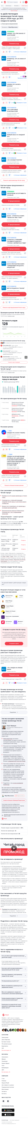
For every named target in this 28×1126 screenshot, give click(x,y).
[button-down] (9, 52)
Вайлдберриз (5, 1067)
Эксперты (4, 1091)
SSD (3, 1048)
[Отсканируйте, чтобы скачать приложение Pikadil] (8, 1110)
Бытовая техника (6, 1041)
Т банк (11, 556)
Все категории (5, 1050)
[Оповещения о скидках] (20, 2)
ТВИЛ (7, 556)
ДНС (3, 1069)
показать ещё (11, 316)
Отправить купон (14, 643)
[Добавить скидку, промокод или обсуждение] (26, 2)
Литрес (11, 559)
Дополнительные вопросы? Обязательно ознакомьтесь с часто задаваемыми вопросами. (13, 512)
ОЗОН (3, 556)
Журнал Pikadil (5, 1082)
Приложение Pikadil (8, 1106)
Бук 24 (7, 559)
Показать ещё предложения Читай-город (14, 307)
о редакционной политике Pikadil (16, 761)
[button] (8, 2)
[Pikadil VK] (3, 1101)
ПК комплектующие (7, 1044)
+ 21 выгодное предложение (9, 23)
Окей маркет (4, 561)
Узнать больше (14, 10)
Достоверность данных (8, 1085)
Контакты (4, 1093)
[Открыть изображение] (26, 357)
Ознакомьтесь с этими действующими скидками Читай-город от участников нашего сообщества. (14, 502)
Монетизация (5, 1089)
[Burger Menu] (2, 2)
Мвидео (4, 1059)
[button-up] (4, 52)
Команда (4, 1080)
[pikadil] (4, 2)
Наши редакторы (7, 738)
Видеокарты (5, 1046)
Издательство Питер (19, 559)
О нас (3, 1078)
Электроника (5, 1037)
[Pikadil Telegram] (8, 1101)
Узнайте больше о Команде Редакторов (14, 800)
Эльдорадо (5, 1061)
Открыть (23, 540)
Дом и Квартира (6, 1039)
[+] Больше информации (20, 51)
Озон (3, 1065)
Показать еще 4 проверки (14, 362)
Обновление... (15, 415)
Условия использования (7, 1122)
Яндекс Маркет (5, 1063)
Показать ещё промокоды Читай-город (14, 180)
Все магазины (5, 1072)
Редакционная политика (8, 1087)
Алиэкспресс (5, 1057)
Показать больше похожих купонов (14, 485)
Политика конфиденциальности (9, 1123)
